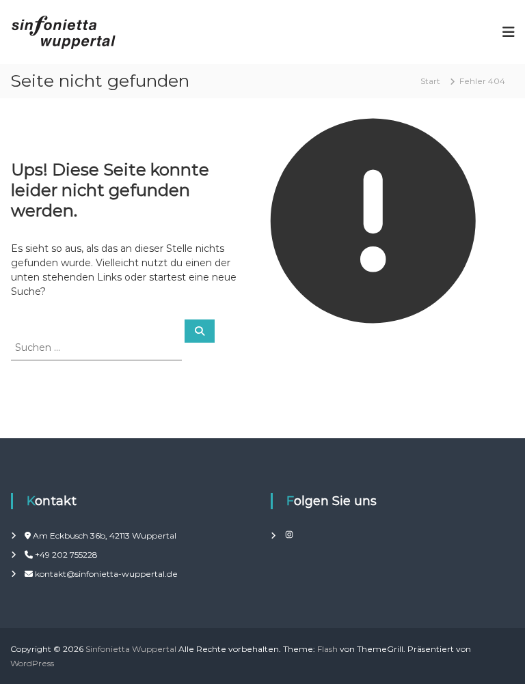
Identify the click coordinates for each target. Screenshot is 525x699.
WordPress (32, 663)
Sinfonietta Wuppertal (130, 649)
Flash (327, 649)
